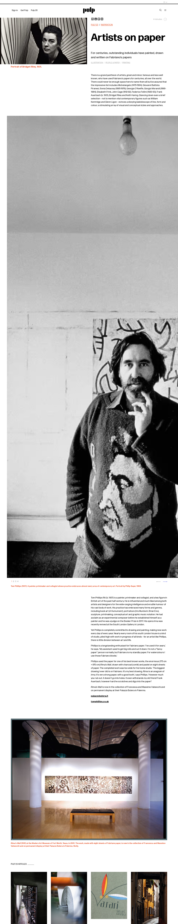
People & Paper (113, 63)
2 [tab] (13, 581)
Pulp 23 (94, 25)
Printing (126, 63)
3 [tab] (15, 581)
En (164, 2)
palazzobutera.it (99, 696)
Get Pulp (24, 10)
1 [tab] (11, 581)
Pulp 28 (34, 10)
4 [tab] (17, 581)
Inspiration (107, 25)
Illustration (97, 63)
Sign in (15, 10)
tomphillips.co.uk (100, 701)
